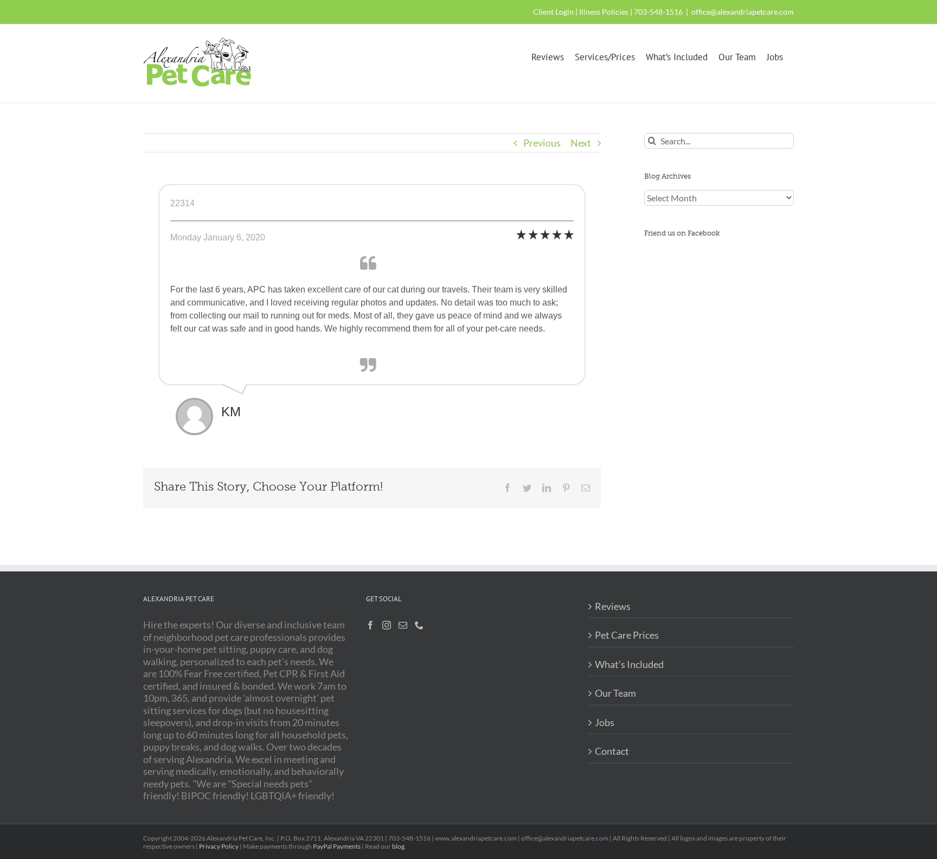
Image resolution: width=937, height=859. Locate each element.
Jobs (604, 722)
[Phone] (419, 625)
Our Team (615, 693)
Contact (612, 751)
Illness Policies (603, 11)
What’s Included (629, 664)
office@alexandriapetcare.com (742, 11)
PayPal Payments (337, 846)
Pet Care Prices (627, 635)
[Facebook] (370, 625)
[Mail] (403, 625)
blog (398, 846)
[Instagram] (386, 625)
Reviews (613, 606)
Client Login (553, 11)
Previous (542, 143)
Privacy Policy (219, 846)
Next (580, 143)
